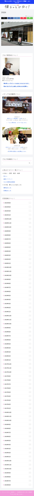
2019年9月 (17, 279)
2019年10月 (17, 275)
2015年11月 (17, 464)
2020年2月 (17, 259)
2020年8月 (17, 235)
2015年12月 (17, 460)
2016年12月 (17, 412)
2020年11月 (17, 223)
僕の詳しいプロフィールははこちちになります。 (17, 83)
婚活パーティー (8, 179)
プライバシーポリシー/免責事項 (8, 492)
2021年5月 (17, 207)
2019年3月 (17, 303)
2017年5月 (17, 392)
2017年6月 (17, 388)
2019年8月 (17, 283)
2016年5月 (17, 440)
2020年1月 (17, 263)
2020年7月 (17, 239)
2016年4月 (17, 444)
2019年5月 (17, 295)
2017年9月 (17, 376)
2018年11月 (17, 319)
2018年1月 (17, 360)
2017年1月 (17, 408)
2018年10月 (17, 323)
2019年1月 (17, 311)
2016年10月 (17, 420)
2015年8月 (17, 476)
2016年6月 (17, 436)
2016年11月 (17, 416)
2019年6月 (17, 291)
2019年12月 (17, 267)
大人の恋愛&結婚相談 (9, 182)
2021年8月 (17, 203)
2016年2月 (17, 452)
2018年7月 (17, 336)
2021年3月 (17, 211)
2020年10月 (17, 227)
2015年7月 (17, 481)
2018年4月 (17, 348)
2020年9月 (17, 231)
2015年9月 (17, 472)
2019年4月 (17, 299)
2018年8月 (17, 331)
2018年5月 (17, 344)
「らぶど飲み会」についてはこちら (17, 122)
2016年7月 (17, 432)
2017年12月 (17, 364)
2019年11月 (17, 271)
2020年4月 (17, 251)
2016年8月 (17, 428)
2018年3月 (17, 352)
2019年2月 (17, 307)
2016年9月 (17, 424)
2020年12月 (17, 219)
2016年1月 (17, 456)
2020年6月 (17, 243)
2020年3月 (17, 255)
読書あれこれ (7, 190)
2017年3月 (17, 400)
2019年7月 (17, 287)
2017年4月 (17, 396)
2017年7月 (17, 384)
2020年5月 (17, 247)
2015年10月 (17, 468)
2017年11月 (17, 368)
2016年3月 (17, 448)
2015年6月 (17, 485)
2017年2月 (17, 404)
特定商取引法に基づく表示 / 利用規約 (24, 492)
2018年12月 (17, 315)
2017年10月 (17, 372)
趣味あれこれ (7, 187)
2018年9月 (17, 327)
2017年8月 (17, 380)
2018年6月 (17, 339)
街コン (5, 176)
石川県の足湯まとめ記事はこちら (17, 151)
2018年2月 (17, 356)
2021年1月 (17, 215)
